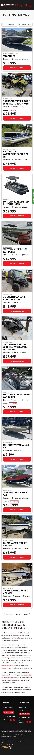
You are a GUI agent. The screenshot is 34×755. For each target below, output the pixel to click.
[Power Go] (17, 747)
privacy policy (4, 736)
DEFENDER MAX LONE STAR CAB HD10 (14, 298)
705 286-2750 (10, 716)
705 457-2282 (25, 717)
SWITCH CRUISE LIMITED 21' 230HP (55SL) (16, 203)
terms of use (13, 736)
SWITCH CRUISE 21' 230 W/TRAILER (15, 250)
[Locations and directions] (25, 5)
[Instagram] (14, 720)
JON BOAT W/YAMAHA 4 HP (16, 446)
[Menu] (30, 5)
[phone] (21, 5)
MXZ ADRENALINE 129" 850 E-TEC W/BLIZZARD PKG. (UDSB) (15, 347)
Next (26, 614)
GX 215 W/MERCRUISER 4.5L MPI (15, 544)
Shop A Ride (12, 744)
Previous (9, 614)
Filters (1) (11, 24)
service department (7, 665)
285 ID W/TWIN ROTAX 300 (15, 493)
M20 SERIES (9, 56)
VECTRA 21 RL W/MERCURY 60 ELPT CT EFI (15, 154)
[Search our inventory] (16, 5)
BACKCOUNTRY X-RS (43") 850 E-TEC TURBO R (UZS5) (16, 102)
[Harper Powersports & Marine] (7, 5)
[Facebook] (11, 720)
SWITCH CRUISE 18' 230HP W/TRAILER (16, 395)
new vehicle (17, 635)
